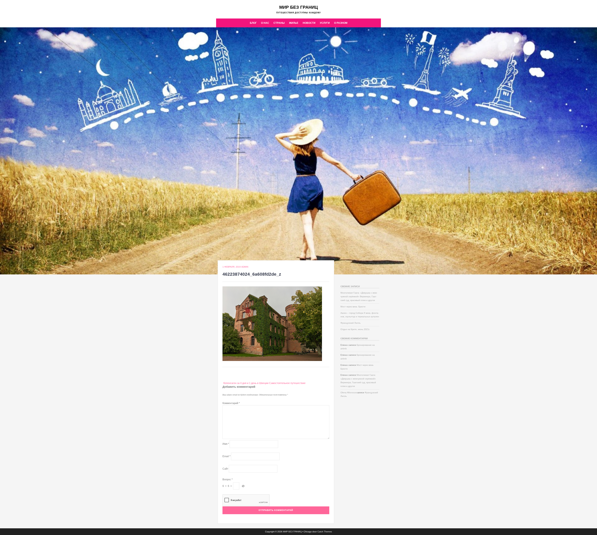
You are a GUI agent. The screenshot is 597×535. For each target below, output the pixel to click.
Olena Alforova (347, 392)
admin (244, 267)
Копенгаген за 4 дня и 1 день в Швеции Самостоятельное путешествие (264, 383)
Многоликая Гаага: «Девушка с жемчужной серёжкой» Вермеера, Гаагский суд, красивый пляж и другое (358, 296)
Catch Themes (324, 531)
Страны (279, 23)
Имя (225, 444)
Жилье (293, 23)
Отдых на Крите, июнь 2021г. (355, 329)
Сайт (225, 468)
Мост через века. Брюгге (353, 306)
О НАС (265, 23)
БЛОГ (253, 23)
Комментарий (231, 403)
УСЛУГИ (325, 23)
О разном (340, 23)
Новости (309, 23)
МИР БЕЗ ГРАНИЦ (298, 7)
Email (226, 456)
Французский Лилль (350, 323)
